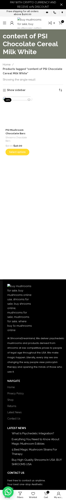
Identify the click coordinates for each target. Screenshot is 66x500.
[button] (8, 491)
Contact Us (13, 418)
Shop (10, 399)
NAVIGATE (13, 380)
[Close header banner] (61, 4)
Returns (11, 406)
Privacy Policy (15, 393)
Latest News (14, 412)
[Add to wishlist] (29, 100)
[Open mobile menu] (4, 23)
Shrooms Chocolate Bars (16, 139)
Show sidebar (16, 90)
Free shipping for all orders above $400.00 (22, 13)
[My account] (12, 23)
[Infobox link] (47, 12)
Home (7, 64)
